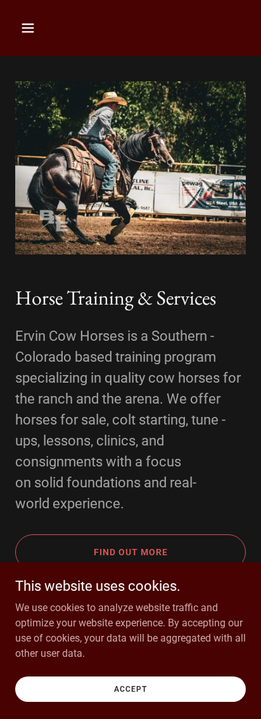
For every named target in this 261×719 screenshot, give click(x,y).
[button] (41, 28)
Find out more (131, 552)
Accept (130, 688)
